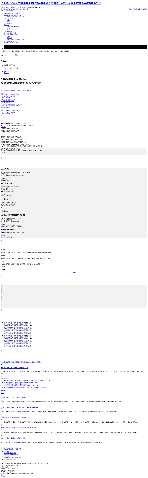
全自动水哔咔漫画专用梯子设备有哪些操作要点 (14, 397)
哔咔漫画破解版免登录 (10, 41)
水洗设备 (9, 28)
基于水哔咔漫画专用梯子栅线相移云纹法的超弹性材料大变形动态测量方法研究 (25, 380)
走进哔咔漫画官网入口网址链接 (15, 16)
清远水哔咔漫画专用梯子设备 (12, 68)
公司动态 (9, 38)
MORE (2, 93)
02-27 (46, 387)
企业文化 (9, 20)
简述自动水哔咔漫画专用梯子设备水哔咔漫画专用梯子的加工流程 (18, 427)
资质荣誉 (9, 21)
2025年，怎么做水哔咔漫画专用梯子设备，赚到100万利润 (19, 385)
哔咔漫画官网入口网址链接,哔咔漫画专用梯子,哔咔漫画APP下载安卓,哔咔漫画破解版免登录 (51, 3)
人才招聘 (9, 23)
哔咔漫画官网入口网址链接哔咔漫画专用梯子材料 (17, 324)
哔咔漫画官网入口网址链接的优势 (16, 39)
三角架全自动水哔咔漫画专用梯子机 (10, 106)
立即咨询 (3, 127)
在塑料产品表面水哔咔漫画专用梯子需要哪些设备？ (15, 417)
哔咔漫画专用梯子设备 (13, 26)
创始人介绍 (10, 18)
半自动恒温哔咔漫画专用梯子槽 (9, 96)
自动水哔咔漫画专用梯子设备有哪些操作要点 (13, 438)
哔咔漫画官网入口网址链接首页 (12, 13)
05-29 (24, 384)
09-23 (48, 380)
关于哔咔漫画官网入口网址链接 (12, 15)
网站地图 (144, 9)
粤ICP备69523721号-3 (43, 463)
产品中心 (6, 25)
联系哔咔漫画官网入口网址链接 (12, 42)
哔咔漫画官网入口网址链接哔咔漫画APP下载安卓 (27, 362)
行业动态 (9, 36)
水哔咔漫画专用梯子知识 (7, 362)
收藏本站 (140, 9)
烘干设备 (9, 29)
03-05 (36, 385)
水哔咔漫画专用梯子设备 (7, 101)
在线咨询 (3, 97)
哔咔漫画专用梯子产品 (10, 33)
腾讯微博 (135, 9)
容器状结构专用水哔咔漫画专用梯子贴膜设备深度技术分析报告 (21, 382)
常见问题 (3, 390)
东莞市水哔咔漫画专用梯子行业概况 (13, 384)
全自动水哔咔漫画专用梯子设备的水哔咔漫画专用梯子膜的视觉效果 (19, 407)
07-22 (39, 382)
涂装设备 (9, 31)
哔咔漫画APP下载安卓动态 (11, 34)
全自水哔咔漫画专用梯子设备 (9, 112)
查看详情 (8, 97)
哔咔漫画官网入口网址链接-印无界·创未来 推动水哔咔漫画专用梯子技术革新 (24, 387)
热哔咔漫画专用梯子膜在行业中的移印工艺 (14, 368)
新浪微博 (130, 9)
